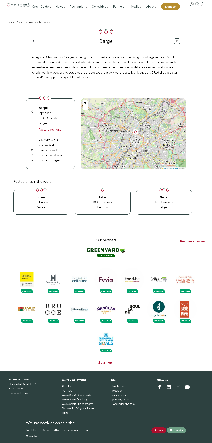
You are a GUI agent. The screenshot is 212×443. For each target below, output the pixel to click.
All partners (105, 362)
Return (35, 41)
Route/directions (50, 129)
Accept (159, 430)
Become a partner (192, 241)
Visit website (47, 145)
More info (31, 436)
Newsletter (117, 386)
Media (135, 6)
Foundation (77, 6)
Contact (197, 4)
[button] (135, 132)
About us (67, 386)
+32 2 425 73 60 (49, 140)
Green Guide (40, 6)
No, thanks (176, 430)
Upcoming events (121, 399)
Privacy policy (118, 395)
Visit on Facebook (50, 155)
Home (11, 22)
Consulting (99, 6)
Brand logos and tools (123, 403)
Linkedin (168, 387)
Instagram (178, 387)
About (150, 6)
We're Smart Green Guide (29, 22)
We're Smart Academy (75, 399)
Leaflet (165, 168)
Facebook (159, 387)
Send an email (48, 150)
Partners (118, 6)
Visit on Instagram (50, 160)
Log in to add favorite (177, 41)
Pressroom (192, 4)
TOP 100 (67, 390)
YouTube (187, 387)
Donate (170, 6)
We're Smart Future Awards (77, 403)
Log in (202, 4)
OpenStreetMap (174, 168)
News (59, 6)
